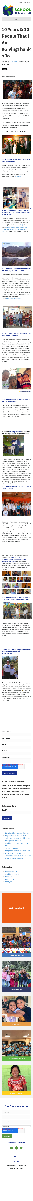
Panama (9, 879)
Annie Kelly (20, 225)
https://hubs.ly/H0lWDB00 (13, 298)
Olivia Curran (10, 229)
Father (8, 876)
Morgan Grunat (10, 227)
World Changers (12, 874)
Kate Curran (14, 62)
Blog (20, 2)
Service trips (11, 871)
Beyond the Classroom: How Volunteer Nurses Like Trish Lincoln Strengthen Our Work (18, 838)
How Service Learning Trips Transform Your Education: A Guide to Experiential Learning (18, 855)
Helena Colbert (19, 229)
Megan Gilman (19, 227)
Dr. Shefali (18, 176)
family (8, 882)
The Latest (27, 2)
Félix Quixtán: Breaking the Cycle (17, 833)
